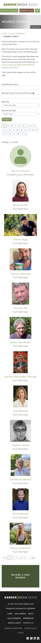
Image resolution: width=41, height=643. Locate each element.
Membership (28, 618)
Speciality (5, 101)
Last (33, 558)
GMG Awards (20, 613)
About (31, 613)
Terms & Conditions (13, 628)
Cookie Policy (30, 628)
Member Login (26, 11)
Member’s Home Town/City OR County (17, 93)
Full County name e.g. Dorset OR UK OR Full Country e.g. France (20, 65)
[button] (33, 93)
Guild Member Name (10, 84)
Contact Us (28, 623)
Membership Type (9, 110)
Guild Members (17, 33)
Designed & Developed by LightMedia (20, 608)
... (28, 558)
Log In (20, 632)
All (4, 125)
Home (4, 33)
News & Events (14, 623)
